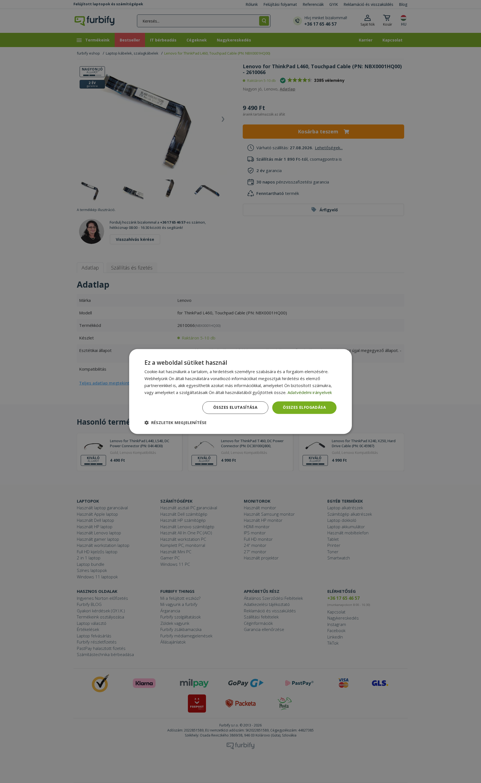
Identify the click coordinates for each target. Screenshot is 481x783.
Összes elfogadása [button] (304, 407)
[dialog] (240, 391)
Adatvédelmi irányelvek (310, 392)
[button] (175, 423)
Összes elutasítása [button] (235, 407)
